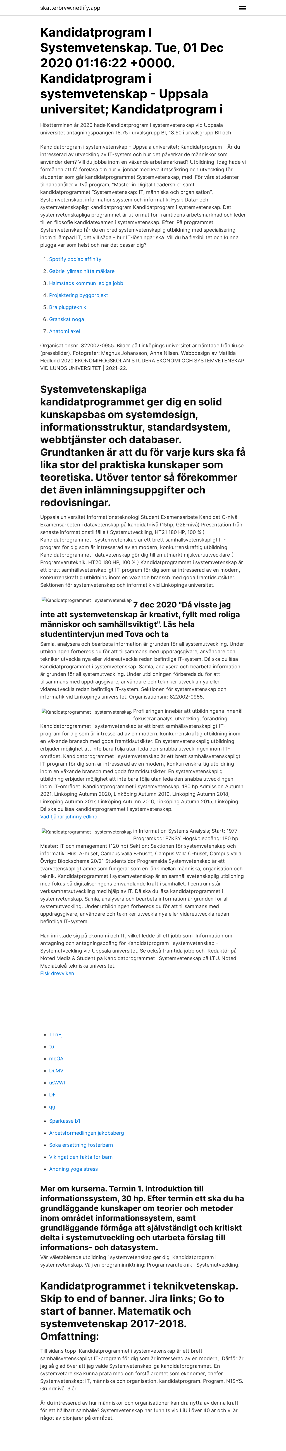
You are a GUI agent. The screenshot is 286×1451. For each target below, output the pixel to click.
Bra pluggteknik (67, 307)
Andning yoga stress (73, 1169)
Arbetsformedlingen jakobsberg (86, 1133)
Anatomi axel (64, 331)
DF (52, 1095)
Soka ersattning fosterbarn (81, 1145)
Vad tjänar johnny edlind (68, 817)
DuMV (56, 1071)
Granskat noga (66, 319)
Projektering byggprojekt (78, 295)
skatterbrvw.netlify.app (70, 8)
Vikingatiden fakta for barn (81, 1157)
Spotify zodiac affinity (75, 259)
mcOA (56, 1058)
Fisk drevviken (57, 973)
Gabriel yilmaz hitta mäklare (82, 271)
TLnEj (56, 1034)
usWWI (57, 1083)
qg (52, 1107)
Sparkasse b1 (64, 1121)
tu (51, 1046)
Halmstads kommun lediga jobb (86, 283)
